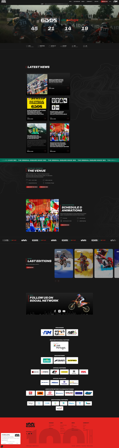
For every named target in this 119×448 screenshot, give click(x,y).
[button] (71, 1)
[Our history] (30, 267)
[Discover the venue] (32, 187)
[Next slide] (58, 281)
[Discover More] (65, 225)
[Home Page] (3, 1)
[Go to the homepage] (30, 425)
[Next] (68, 88)
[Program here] (44, 187)
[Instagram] (59, 311)
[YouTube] (64, 311)
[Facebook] (55, 311)
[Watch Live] (105, 1)
